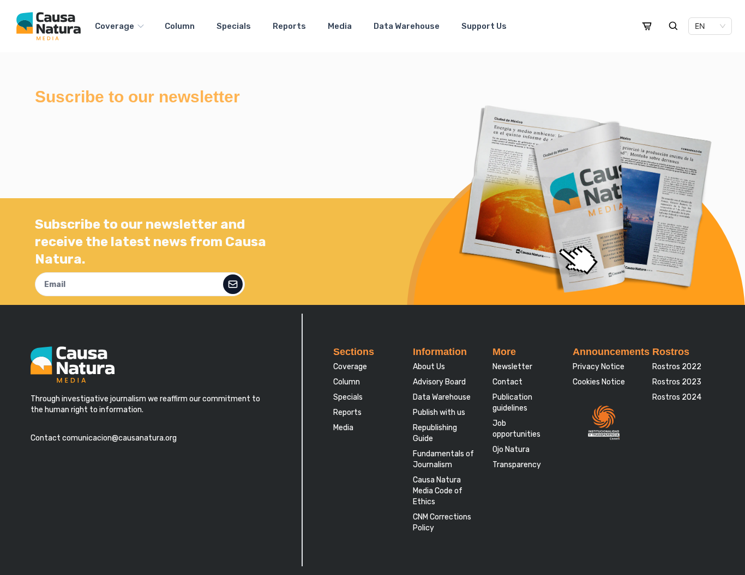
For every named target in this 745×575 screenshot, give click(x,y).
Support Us (484, 26)
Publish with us (439, 412)
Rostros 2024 (676, 397)
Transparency (516, 464)
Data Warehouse (407, 26)
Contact (507, 382)
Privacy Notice (598, 366)
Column (180, 26)
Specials (234, 26)
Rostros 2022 (676, 366)
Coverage (114, 26)
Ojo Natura (511, 449)
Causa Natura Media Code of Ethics (437, 490)
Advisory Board (439, 382)
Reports (289, 26)
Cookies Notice (599, 382)
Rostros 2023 (676, 382)
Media (340, 26)
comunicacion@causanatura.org (119, 438)
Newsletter (512, 366)
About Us (429, 366)
